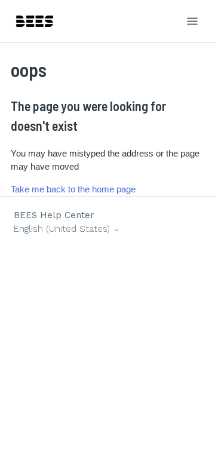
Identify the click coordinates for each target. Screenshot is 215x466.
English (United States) (63, 229)
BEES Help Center (54, 215)
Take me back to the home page (73, 189)
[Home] (35, 21)
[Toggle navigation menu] (192, 21)
